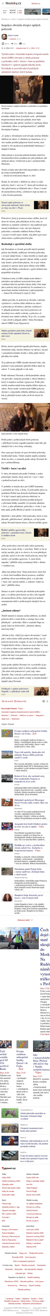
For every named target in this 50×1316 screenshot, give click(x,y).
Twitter (17, 1299)
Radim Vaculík (13, 35)
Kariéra (34, 1299)
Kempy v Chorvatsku (10, 1230)
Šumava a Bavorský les (11, 1236)
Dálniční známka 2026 (34, 1233)
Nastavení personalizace (32, 1303)
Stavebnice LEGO (11, 1281)
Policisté (14, 715)
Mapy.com (23, 1253)
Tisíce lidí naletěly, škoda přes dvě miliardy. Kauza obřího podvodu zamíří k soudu (29, 755)
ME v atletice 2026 (9, 1214)
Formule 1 (6, 1217)
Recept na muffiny (33, 1207)
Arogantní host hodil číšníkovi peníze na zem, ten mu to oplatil (30, 825)
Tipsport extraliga (8, 1210)
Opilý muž (5, 719)
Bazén (17, 1265)
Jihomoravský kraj (20, 877)
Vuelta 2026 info (32, 1178)
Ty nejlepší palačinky (34, 1204)
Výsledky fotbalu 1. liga (11, 1207)
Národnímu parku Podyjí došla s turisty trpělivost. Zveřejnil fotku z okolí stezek (29, 871)
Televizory (23, 1285)
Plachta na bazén (28, 1265)
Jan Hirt (29, 1184)
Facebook (9, 1299)
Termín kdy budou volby (11, 1188)
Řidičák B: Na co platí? (35, 1240)
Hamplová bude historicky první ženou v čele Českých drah (28, 896)
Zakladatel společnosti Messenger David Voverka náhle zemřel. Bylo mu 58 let (31, 802)
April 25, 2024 (29, 293)
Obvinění (4, 715)
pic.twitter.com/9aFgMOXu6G (13, 172)
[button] (25, 90)
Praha (20, 709)
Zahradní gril (20, 1273)
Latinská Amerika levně (11, 1243)
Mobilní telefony (34, 1277)
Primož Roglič (31, 1191)
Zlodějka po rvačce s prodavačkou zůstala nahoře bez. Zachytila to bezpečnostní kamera (29, 848)
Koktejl (16, 830)
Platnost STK (31, 1247)
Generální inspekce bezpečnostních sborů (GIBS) (20, 712)
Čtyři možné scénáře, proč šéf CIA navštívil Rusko (4, 1060)
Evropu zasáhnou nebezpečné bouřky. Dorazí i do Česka (31, 732)
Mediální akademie (11, 1301)
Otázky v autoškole (33, 1243)
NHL (3, 1221)
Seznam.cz (36, 3)
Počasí (16, 737)
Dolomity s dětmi (8, 1247)
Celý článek (44, 1034)
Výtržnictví (15, 719)
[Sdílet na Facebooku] (43, 701)
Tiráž (40, 1299)
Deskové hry (12, 1285)
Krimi (3, 211)
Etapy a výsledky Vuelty (35, 1181)
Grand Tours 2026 (33, 1195)
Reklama (25, 1299)
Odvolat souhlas (14, 1303)
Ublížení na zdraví (26, 715)
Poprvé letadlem (8, 1233)
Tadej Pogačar (31, 1188)
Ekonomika (18, 808)
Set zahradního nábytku (34, 1269)
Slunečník (9, 1269)
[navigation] (3, 3)
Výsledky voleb (7, 1184)
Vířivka (30, 1273)
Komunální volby (8, 1195)
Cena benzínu (30, 1257)
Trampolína (41, 1265)
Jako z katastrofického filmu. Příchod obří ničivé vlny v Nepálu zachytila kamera (41, 1062)
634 (24, 44)
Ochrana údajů (38, 1301)
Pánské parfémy (24, 1289)
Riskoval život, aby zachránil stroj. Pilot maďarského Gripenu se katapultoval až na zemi (29, 778)
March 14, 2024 (29, 175)
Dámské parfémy (26, 1281)
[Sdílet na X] (47, 701)
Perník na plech (32, 1221)
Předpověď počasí (36, 1253)
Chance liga (6, 1204)
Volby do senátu (8, 1191)
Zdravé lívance (32, 1210)
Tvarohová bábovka (34, 1214)
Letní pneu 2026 (32, 1230)
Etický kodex (25, 1301)
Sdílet (16, 43)
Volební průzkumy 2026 (11, 1181)
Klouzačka (19, 1269)
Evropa (16, 785)
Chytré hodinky (34, 1285)
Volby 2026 (6, 1178)
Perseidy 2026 (17, 1257)
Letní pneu (39, 1281)
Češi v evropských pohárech (24, 1261)
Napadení (39, 715)
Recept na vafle (32, 1217)
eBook (7, 43)
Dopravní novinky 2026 (35, 1236)
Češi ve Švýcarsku (9, 1240)
